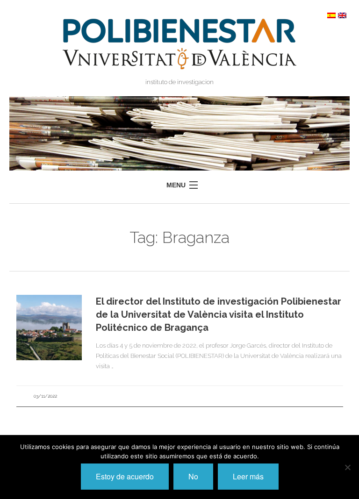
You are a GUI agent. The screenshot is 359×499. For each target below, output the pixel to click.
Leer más (248, 476)
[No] (347, 467)
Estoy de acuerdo (125, 476)
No (193, 476)
